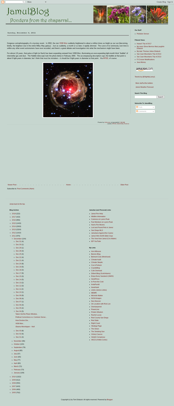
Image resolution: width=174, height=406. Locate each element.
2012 (14, 233)
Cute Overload (96, 271)
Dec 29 (19, 248)
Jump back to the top (17, 204)
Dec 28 (19, 251)
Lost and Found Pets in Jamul (102, 227)
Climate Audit (96, 260)
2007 (14, 386)
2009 (14, 380)
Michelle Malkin (97, 296)
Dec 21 (19, 260)
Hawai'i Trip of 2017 (144, 44)
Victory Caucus (96, 334)
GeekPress (95, 279)
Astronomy (120, 123)
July (15, 354)
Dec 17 (19, 273)
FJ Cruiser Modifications (146, 59)
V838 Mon (63, 43)
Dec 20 (19, 264)
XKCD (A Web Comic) (99, 340)
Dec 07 (19, 302)
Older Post (124, 185)
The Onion (95, 329)
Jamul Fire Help (97, 214)
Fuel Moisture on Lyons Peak (102, 222)
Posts (140, 107)
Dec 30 (19, 245)
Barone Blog (95, 254)
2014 (14, 226)
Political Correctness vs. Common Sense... (31, 317)
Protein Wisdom (97, 312)
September (18, 347)
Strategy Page (96, 326)
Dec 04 (19, 311)
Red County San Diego (99, 318)
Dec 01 (19, 337)
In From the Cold (97, 282)
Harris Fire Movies (98, 225)
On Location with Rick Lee (101, 304)
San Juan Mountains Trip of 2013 (149, 57)
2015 (14, 223)
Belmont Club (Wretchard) (100, 257)
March (16, 366)
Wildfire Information (98, 216)
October (17, 344)
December (18, 239)
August (16, 350)
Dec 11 (18, 289)
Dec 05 (19, 308)
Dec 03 (19, 331)
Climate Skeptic (97, 262)
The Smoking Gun (98, 331)
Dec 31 (19, 241)
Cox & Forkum (96, 265)
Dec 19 (19, 267)
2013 (14, 229)
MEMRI (94, 293)
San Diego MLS (97, 230)
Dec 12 (19, 286)
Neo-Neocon (96, 301)
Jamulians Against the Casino (102, 233)
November (18, 341)
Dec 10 (19, 292)
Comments (142, 111)
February (17, 370)
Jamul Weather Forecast (144, 87)
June (16, 357)
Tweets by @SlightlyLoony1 (145, 77)
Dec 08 (19, 299)
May (15, 360)
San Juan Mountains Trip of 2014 (149, 54)
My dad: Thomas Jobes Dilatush (148, 51)
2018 (14, 214)
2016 (14, 220)
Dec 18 (19, 270)
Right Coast (95, 323)
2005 (14, 393)
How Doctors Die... (22, 320)
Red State (95, 320)
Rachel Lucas (96, 315)
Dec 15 (19, 276)
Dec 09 (19, 295)
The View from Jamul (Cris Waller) (103, 239)
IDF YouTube (96, 241)
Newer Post (12, 185)
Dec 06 (19, 305)
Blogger (110, 400)
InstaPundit (95, 284)
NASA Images (96, 298)
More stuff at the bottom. (144, 83)
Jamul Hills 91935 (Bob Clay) (102, 236)
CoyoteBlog (95, 268)
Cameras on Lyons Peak (100, 219)
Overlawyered (96, 307)
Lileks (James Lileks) (99, 290)
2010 (14, 377)
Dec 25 (19, 254)
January (17, 373)
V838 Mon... (19, 323)
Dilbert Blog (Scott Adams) (101, 273)
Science (126, 123)
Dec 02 (19, 334)
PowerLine (95, 309)
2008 (14, 383)
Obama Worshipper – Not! (25, 327)
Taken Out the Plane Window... (26, 314)
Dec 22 (19, 257)
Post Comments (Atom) (25, 189)
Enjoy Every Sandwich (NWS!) (102, 276)
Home (68, 185)
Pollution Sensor (143, 34)
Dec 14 (19, 280)
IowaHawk (95, 287)
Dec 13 (19, 283)
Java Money (141, 62)
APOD (105, 58)
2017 (14, 217)
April (16, 363)
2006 (14, 389)
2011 (14, 236)
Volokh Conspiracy (98, 337)
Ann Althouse (96, 251)
